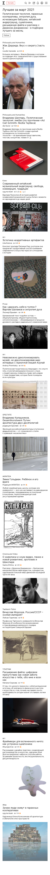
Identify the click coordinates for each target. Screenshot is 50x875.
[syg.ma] (4, 2)
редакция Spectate (10, 426)
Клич (5, 181)
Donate (11, 3)
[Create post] (34, 2)
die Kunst (6, 126)
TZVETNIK (7, 669)
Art (4, 237)
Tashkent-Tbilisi (9, 609)
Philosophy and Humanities (14, 43)
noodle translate (9, 51)
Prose (5, 304)
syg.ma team (8, 192)
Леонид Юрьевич (10, 312)
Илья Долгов (8, 747)
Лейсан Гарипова (10, 618)
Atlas (5, 805)
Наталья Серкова (10, 683)
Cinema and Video (10, 554)
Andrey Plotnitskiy (10, 366)
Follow (6, 35)
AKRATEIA (7, 476)
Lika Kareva (7, 243)
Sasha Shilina (8, 565)
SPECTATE (7, 415)
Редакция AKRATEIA (11, 485)
